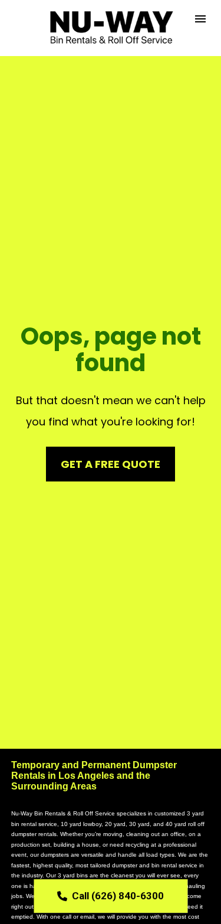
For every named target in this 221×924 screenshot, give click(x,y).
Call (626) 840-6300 (118, 896)
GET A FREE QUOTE (110, 464)
